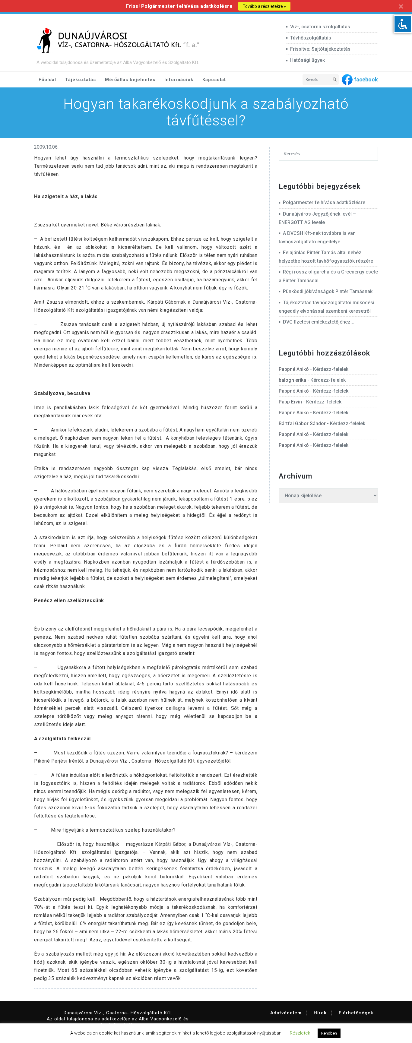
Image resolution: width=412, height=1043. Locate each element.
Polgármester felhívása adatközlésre (324, 202)
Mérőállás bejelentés (130, 79)
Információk (178, 79)
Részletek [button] (300, 1033)
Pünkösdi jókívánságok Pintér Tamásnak (327, 291)
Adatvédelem (286, 1013)
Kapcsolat (214, 79)
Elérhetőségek (356, 1013)
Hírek (320, 1013)
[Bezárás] (401, 6)
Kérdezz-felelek (330, 369)
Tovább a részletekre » (264, 6)
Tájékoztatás (80, 79)
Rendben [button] (329, 1033)
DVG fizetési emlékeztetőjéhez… (318, 322)
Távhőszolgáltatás (310, 38)
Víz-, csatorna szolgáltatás (320, 27)
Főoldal (47, 79)
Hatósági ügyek (307, 60)
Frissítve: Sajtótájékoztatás (320, 49)
